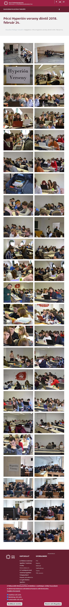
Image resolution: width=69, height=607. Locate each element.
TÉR (37, 573)
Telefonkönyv (40, 568)
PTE (37, 561)
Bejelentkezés (51, 553)
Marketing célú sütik (15, 597)
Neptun (38, 563)
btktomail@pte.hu (24, 568)
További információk (13, 591)
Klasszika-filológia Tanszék (14, 9)
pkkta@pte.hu (29, 577)
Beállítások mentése (14, 604)
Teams (38, 570)
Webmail (38, 565)
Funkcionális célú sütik (15, 599)
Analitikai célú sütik (14, 595)
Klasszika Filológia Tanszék (14, 30)
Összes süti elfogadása (53, 604)
